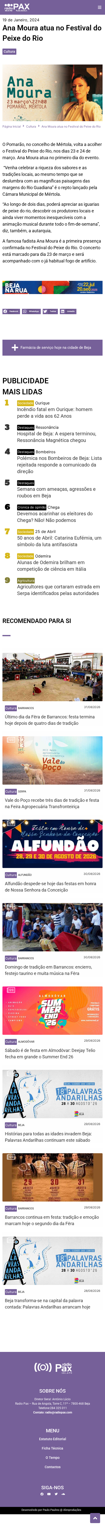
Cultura (9, 51)
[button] (99, 7)
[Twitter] (56, 1494)
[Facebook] (42, 1494)
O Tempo (53, 1458)
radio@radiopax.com (58, 1412)
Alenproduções (72, 1510)
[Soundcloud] (63, 1494)
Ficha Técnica (52, 1448)
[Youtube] (49, 1494)
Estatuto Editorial (52, 1439)
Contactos (53, 1467)
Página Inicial (11, 126)
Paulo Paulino (51, 1510)
